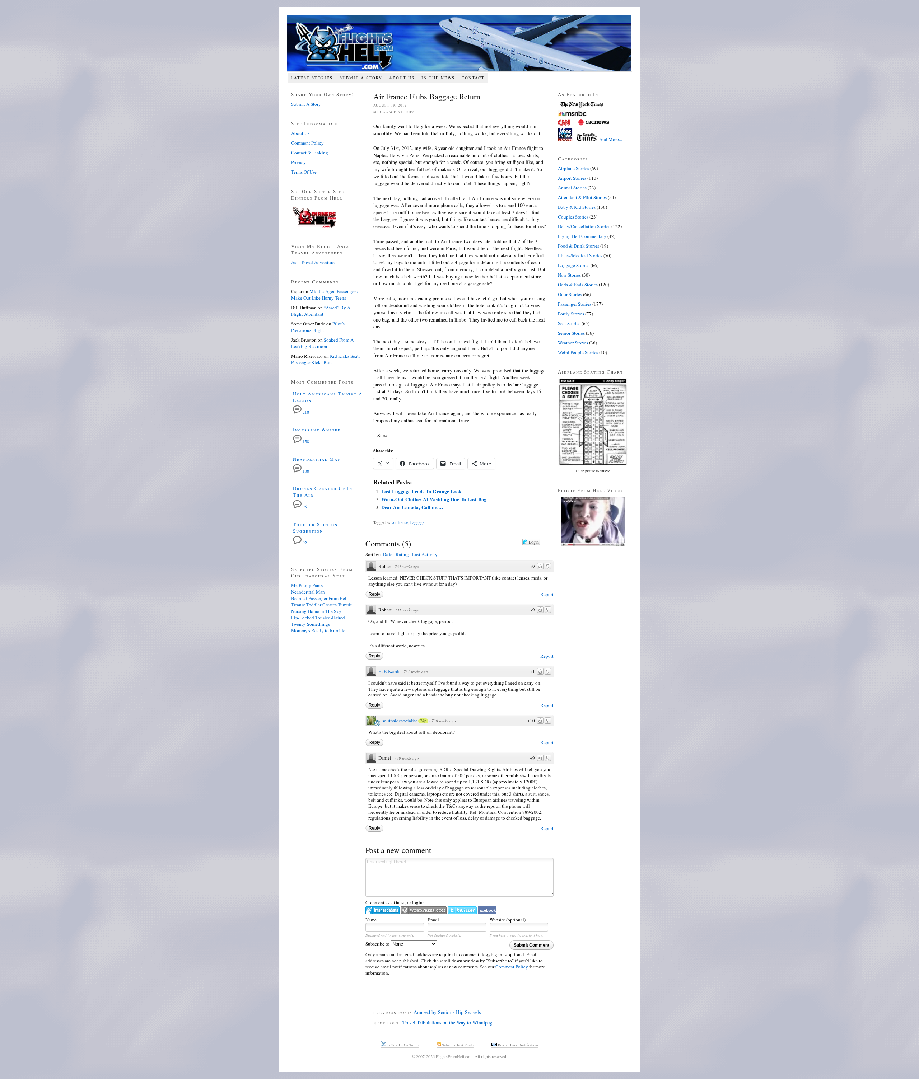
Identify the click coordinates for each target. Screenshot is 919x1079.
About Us (402, 77)
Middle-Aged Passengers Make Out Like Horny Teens (324, 294)
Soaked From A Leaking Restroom (322, 343)
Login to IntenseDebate (382, 910)
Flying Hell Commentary (582, 236)
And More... (610, 139)
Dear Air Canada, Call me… (412, 507)
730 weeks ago (443, 720)
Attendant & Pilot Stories (582, 197)
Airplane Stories (573, 168)
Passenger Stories (574, 304)
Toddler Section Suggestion (315, 527)
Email (433, 919)
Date (387, 554)
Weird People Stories (578, 352)
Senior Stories (571, 333)
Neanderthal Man (317, 459)
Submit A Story (361, 77)
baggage (417, 522)
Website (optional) (508, 919)
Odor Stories (570, 294)
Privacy (298, 162)
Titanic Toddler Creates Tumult (321, 604)
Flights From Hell (459, 43)
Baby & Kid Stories (577, 207)
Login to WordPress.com (424, 910)
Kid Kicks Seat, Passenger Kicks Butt (325, 359)
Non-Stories (569, 275)
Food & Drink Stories (578, 246)
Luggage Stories (396, 111)
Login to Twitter (462, 910)
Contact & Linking (309, 152)
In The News (438, 77)
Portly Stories (571, 313)
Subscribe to (378, 943)
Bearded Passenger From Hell (319, 598)
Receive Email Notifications (517, 1044)
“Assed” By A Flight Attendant (320, 310)
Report (547, 594)
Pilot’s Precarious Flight (318, 326)
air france (400, 522)
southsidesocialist (399, 720)
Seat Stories (569, 323)
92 (304, 542)
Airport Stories (572, 178)
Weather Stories (573, 342)
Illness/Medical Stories (580, 255)
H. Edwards (389, 671)
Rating (402, 554)
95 (304, 507)
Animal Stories (572, 187)
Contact (473, 77)
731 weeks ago (407, 566)
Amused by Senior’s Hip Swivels (447, 1012)
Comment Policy (511, 966)
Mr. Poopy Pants (307, 585)
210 (305, 412)
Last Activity (425, 554)
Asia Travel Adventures (313, 262)
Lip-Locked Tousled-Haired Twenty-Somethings (318, 620)
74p (423, 721)
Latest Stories (312, 77)
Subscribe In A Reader (457, 1044)
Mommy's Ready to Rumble (318, 630)
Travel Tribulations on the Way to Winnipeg (447, 1022)
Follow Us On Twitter (402, 1044)
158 (305, 441)
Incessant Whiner (317, 429)
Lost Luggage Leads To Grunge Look (421, 491)
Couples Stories (573, 217)
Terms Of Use (304, 172)
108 (305, 471)
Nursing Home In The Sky (316, 611)
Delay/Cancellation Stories (584, 226)
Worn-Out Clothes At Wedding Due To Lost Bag (433, 499)
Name (371, 919)
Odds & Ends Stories (578, 284)
